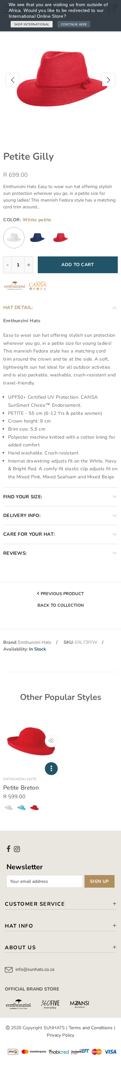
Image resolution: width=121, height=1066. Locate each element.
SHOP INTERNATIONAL (31, 24)
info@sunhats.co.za (34, 969)
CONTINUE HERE (74, 24)
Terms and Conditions (91, 1028)
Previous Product (62, 594)
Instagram (17, 848)
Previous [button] (12, 80)
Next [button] (108, 80)
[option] (60, 79)
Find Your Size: (22, 496)
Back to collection (60, 605)
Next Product (59, 618)
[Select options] (51, 768)
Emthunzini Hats (34, 642)
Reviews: (15, 553)
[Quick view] (51, 740)
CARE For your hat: (29, 534)
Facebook (8, 848)
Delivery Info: (22, 515)
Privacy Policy (60, 1035)
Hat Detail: (18, 307)
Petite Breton (21, 788)
